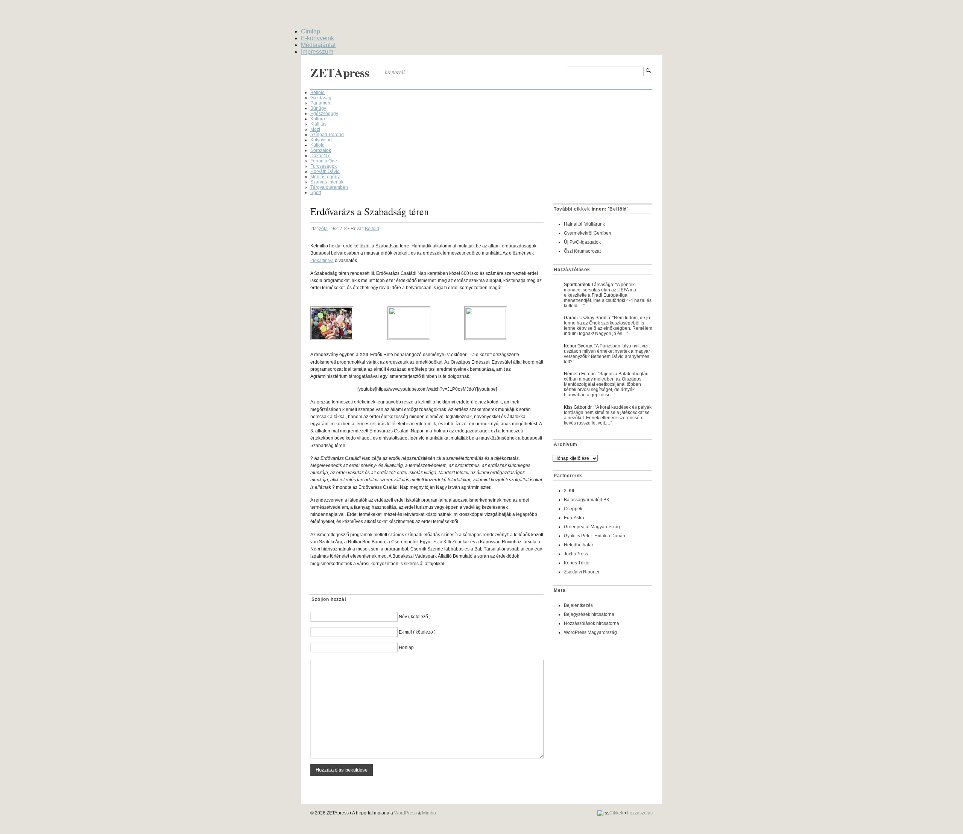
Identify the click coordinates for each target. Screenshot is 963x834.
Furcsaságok (323, 166)
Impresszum (317, 52)
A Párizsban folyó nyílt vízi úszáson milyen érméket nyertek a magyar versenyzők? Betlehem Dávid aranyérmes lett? (607, 353)
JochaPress (576, 554)
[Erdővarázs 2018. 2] (426, 323)
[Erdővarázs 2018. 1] (348, 323)
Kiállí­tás (318, 124)
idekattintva (322, 260)
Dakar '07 (320, 155)
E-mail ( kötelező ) (417, 632)
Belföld (317, 92)
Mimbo (429, 813)
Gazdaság (320, 97)
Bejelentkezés (578, 605)
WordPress (405, 813)
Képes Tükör (577, 563)
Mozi (315, 129)
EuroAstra (574, 517)
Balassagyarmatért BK (586, 499)
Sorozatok (320, 150)
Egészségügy (324, 113)
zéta (323, 228)
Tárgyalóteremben (329, 187)
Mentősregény (325, 176)
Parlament (320, 103)
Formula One (323, 161)
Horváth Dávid (325, 171)
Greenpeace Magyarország (592, 526)
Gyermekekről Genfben (587, 233)
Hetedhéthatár (578, 544)
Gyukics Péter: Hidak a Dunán (594, 535)
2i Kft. (569, 490)
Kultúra (317, 118)
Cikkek (616, 813)
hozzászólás (640, 813)
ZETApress (339, 72)
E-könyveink (317, 38)
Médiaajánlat (318, 45)
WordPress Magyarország (590, 632)
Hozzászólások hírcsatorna (591, 623)
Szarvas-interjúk (326, 182)
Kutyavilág (321, 140)
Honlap (406, 647)
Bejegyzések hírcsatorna (589, 614)
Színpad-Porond (327, 134)
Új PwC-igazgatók (582, 242)
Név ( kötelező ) (415, 616)
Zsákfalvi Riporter (582, 572)
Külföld (317, 145)
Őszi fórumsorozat (582, 251)
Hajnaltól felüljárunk (584, 224)
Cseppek (573, 508)
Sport (315, 192)
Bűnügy (318, 108)
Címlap (310, 31)
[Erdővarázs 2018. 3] (502, 323)
